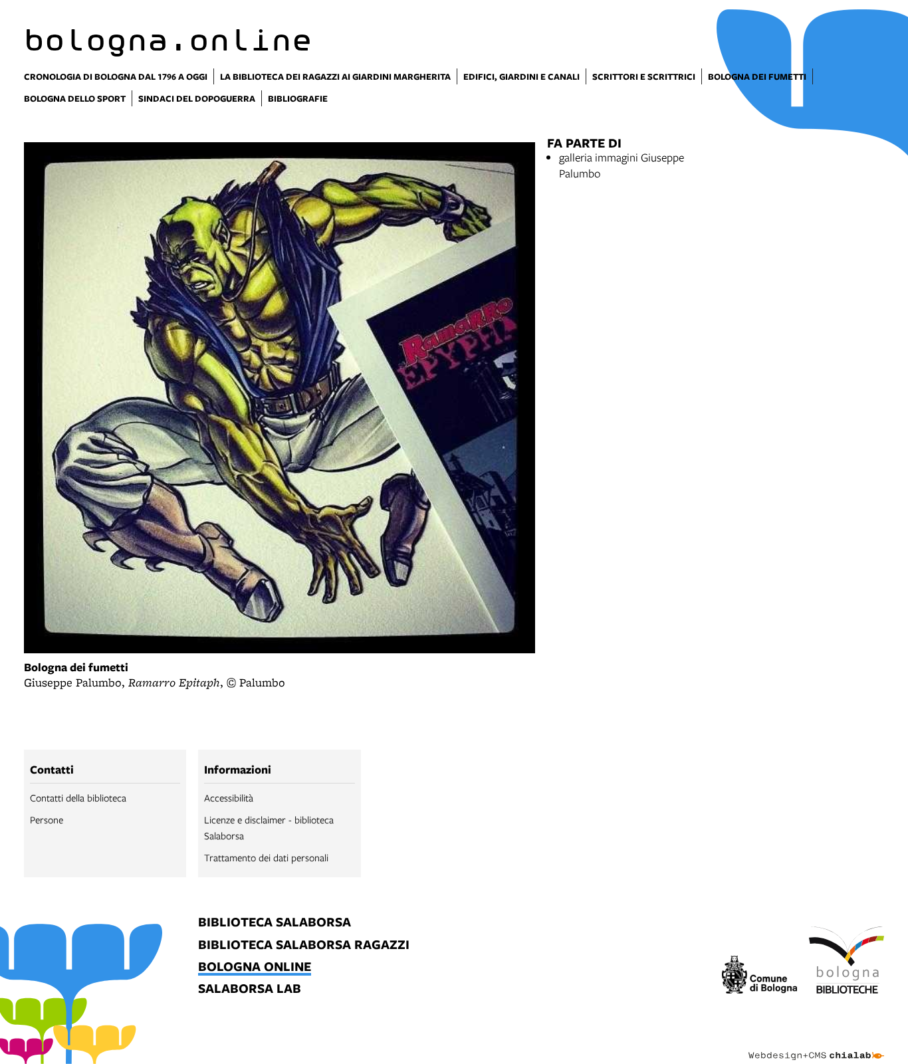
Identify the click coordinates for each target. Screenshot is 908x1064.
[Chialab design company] (816, 1044)
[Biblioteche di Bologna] (846, 962)
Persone (46, 819)
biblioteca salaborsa (274, 922)
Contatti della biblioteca (78, 797)
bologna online (254, 967)
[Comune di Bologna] (759, 977)
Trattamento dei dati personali (266, 857)
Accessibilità (228, 797)
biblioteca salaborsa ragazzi (303, 945)
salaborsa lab (249, 989)
